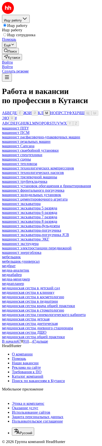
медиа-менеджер (16, 279)
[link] (10, 51)
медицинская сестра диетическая (30, 323)
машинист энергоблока (21, 252)
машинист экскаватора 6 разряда (29, 212)
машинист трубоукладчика (24, 181)
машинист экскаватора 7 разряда (29, 217)
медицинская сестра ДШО (24, 332)
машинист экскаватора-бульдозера (31, 226)
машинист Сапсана (18, 146)
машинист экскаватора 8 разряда (29, 221)
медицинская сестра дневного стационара (37, 328)
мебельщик (11, 257)
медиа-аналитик (15, 270)
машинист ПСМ (15, 132)
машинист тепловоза (19, 164)
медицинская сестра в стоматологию (33, 310)
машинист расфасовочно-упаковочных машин (41, 137)
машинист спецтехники (22, 155)
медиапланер (13, 283)
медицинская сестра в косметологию (33, 297)
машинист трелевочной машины (29, 177)
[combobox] (23, 431)
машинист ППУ (15, 128)
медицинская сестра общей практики (33, 337)
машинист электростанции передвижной (37, 248)
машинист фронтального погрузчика (33, 190)
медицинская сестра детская (26, 319)
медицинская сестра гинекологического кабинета (44, 315)
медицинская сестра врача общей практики (38, 306)
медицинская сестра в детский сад (31, 288)
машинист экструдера (20, 244)
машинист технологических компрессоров (38, 168)
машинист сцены (16, 159)
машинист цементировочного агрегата (35, 199)
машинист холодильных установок (31, 195)
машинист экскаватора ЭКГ (25, 239)
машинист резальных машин (26, 141)
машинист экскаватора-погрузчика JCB (35, 235)
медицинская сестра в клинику (28, 292)
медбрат (9, 266)
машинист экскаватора (21, 204)
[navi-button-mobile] (7, 78)
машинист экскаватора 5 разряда (29, 208)
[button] (7, 62)
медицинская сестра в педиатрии (30, 301)
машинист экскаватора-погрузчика (31, 230)
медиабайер (12, 275)
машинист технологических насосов (33, 172)
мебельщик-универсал (21, 261)
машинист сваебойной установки (30, 150)
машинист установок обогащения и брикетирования (46, 186)
